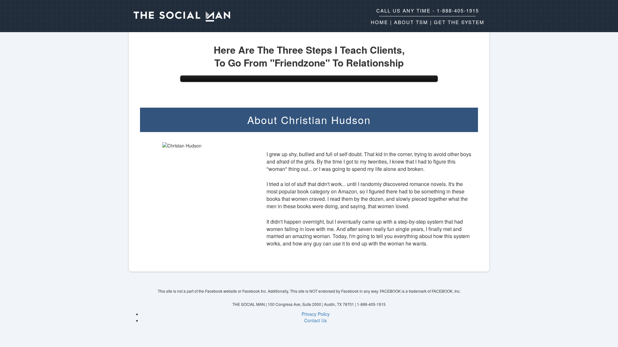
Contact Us (315, 320)
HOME (379, 22)
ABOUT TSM (411, 22)
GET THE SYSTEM (459, 22)
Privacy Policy (316, 314)
